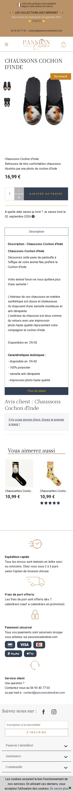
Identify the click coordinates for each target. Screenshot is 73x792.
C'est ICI (36, 20)
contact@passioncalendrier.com (45, 30)
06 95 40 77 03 (18, 30)
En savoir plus (59, 788)
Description (36, 231)
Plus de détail (37, 391)
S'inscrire (37, 732)
